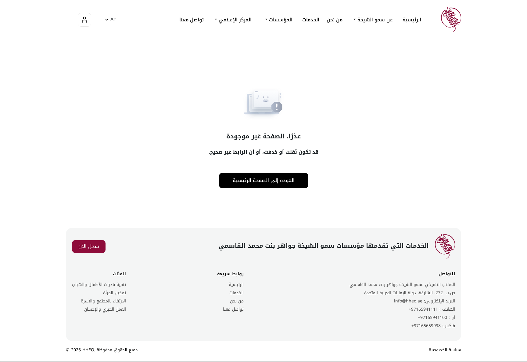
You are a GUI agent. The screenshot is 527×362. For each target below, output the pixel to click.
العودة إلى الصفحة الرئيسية (264, 180)
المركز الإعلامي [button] (234, 19)
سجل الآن (88, 246)
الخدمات (236, 293)
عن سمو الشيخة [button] (374, 19)
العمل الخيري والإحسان (105, 309)
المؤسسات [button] (279, 19)
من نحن (334, 20)
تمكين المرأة (114, 293)
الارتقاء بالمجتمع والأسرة (103, 301)
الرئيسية (412, 20)
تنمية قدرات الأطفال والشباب (99, 284)
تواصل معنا (191, 20)
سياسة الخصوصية (445, 350)
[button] (109, 19)
